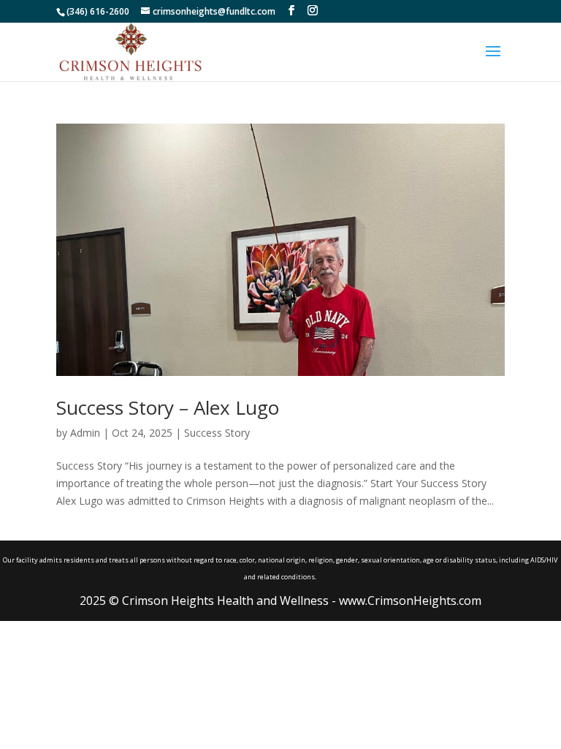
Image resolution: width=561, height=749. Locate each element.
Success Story (217, 433)
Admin (85, 433)
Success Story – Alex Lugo (167, 407)
